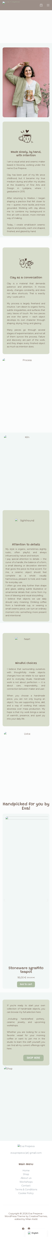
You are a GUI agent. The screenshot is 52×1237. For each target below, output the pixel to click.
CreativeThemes (38, 1216)
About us (26, 1178)
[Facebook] (23, 1229)
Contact (26, 1185)
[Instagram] (29, 1229)
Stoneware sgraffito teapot (26, 970)
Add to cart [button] (26, 984)
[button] (4, 900)
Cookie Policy (26, 1193)
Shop (26, 1174)
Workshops (25, 1182)
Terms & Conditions (26, 1189)
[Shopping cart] (41, 5)
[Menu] (48, 5)
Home (26, 1170)
